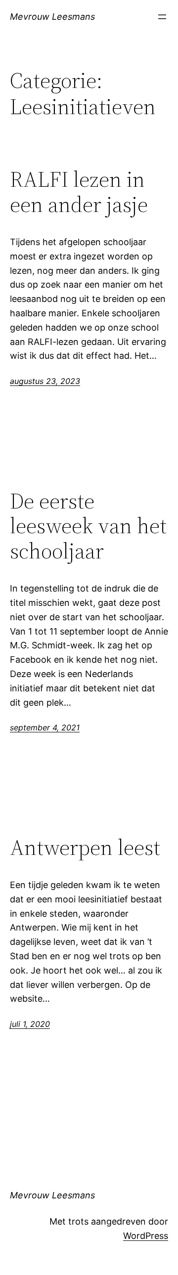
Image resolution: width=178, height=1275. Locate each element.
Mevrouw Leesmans (52, 16)
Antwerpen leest (85, 847)
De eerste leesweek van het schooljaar (88, 526)
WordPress (145, 1236)
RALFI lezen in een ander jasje (79, 192)
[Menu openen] (162, 17)
